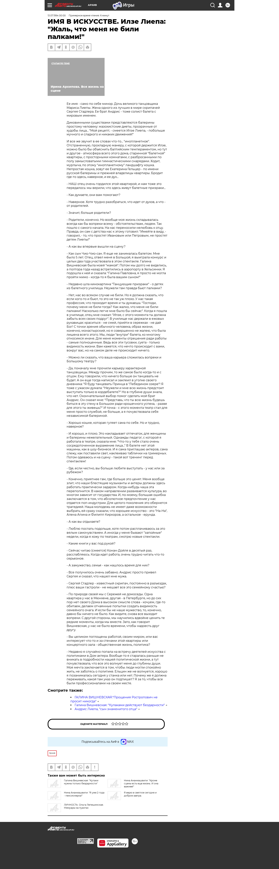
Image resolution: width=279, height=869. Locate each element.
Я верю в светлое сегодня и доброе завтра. (140, 794)
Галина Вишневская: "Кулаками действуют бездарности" (120, 705)
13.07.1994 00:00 (57, 15)
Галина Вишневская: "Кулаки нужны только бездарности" (81, 782)
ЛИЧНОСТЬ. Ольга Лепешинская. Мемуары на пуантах (84, 806)
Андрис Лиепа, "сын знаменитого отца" (106, 709)
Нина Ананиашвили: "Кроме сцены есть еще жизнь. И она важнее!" (141, 783)
